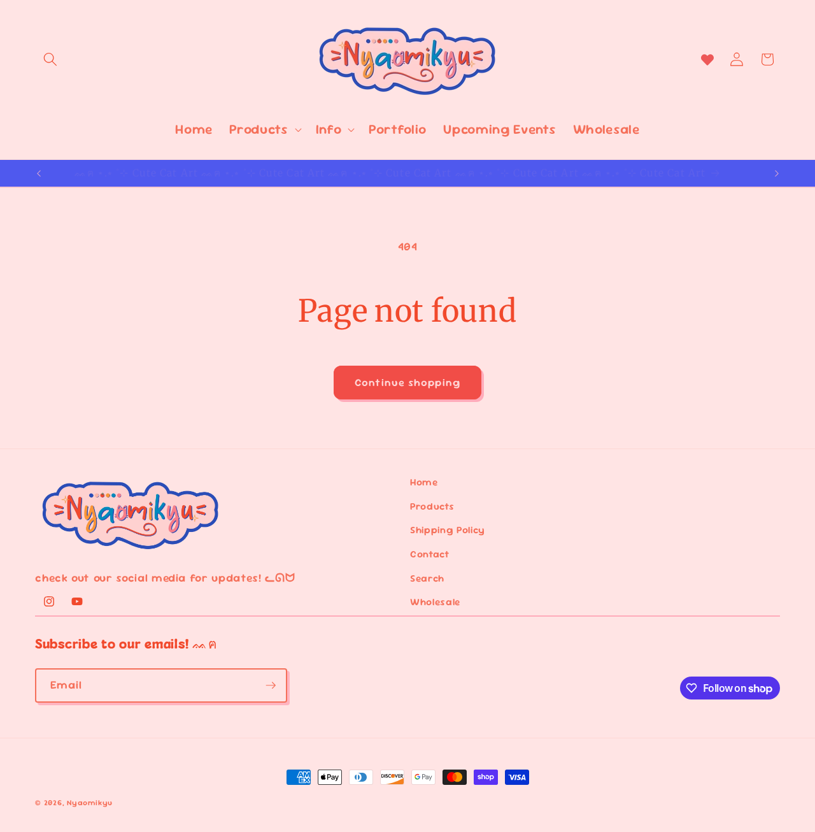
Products (432, 506)
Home (424, 482)
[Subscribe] (270, 685)
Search (427, 578)
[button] (50, 59)
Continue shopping (407, 382)
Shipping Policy (447, 530)
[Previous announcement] (39, 173)
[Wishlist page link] (707, 59)
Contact (430, 554)
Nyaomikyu (90, 803)
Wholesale (435, 602)
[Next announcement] (777, 173)
